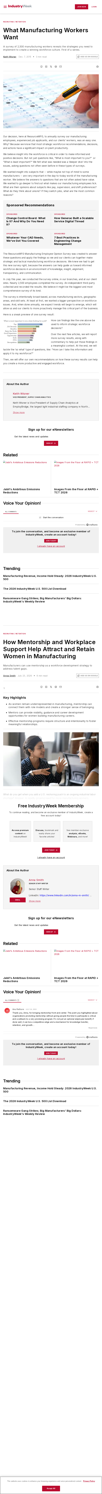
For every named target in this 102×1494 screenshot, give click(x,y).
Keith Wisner (9, 56)
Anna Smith (9, 675)
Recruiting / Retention (14, 22)
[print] (97, 66)
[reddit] (55, 66)
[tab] (11, 511)
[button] (5, 7)
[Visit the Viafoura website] (91, 525)
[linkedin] (46, 66)
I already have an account (51, 546)
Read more (93, 1028)
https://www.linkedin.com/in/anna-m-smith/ (64, 895)
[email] (60, 66)
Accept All (51, 1488)
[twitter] (51, 66)
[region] (51, 518)
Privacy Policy (89, 1481)
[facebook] (41, 66)
